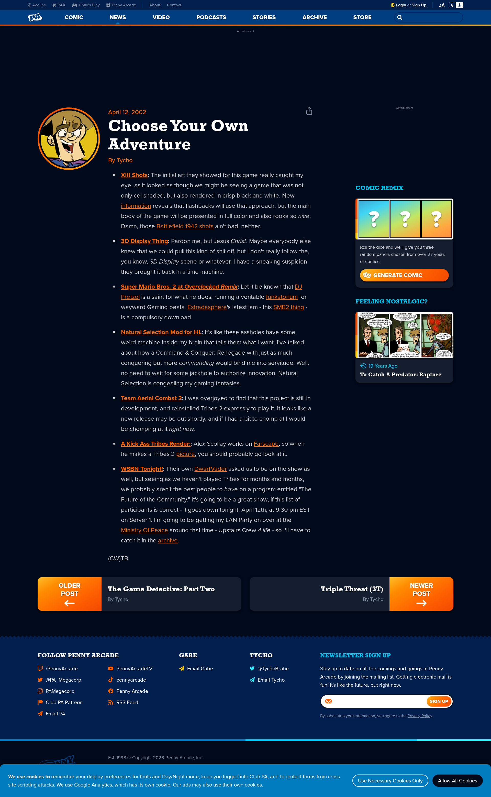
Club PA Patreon (64, 702)
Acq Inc (39, 5)
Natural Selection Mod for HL (161, 332)
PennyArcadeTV (134, 668)
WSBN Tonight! (142, 468)
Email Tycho (271, 680)
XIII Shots (134, 175)
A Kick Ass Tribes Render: (156, 443)
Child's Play (89, 5)
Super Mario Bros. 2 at (179, 286)
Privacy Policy (420, 716)
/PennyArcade (62, 668)
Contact (174, 5)
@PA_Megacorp (63, 680)
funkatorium (282, 296)
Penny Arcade (132, 691)
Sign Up (419, 5)
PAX (61, 5)
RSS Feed (127, 702)
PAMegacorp (60, 691)
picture (185, 453)
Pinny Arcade (124, 5)
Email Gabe (200, 668)
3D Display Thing (144, 241)
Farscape (266, 443)
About (154, 5)
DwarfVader (210, 468)
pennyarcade (131, 680)
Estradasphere (207, 307)
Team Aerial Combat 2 (151, 398)
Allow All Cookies (457, 780)
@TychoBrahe (273, 668)
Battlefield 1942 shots (185, 226)
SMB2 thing (288, 307)
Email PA (55, 713)
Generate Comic (397, 275)
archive (168, 540)
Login (401, 5)
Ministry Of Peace (144, 530)
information (136, 205)
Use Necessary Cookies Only (390, 780)
